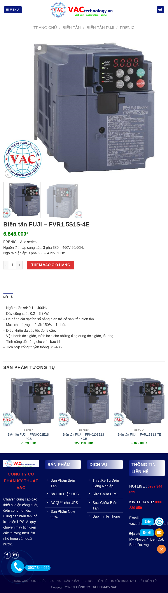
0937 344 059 (38, 568)
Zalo (148, 521)
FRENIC (127, 27)
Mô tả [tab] (8, 297)
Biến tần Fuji (100, 27)
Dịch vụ (55, 580)
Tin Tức (87, 580)
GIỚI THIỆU (39, 580)
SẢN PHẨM (71, 580)
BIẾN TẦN (72, 27)
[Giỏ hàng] (160, 10)
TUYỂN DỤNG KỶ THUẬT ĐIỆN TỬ (134, 580)
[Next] (156, 108)
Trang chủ (45, 27)
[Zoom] (9, 173)
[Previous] (12, 108)
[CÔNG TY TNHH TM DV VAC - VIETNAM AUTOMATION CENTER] (84, 10)
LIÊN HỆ (102, 580)
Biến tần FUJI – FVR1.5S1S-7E (139, 434)
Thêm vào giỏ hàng (50, 265)
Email (147, 532)
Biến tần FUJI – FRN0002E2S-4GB (28, 436)
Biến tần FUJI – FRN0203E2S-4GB (84, 436)
